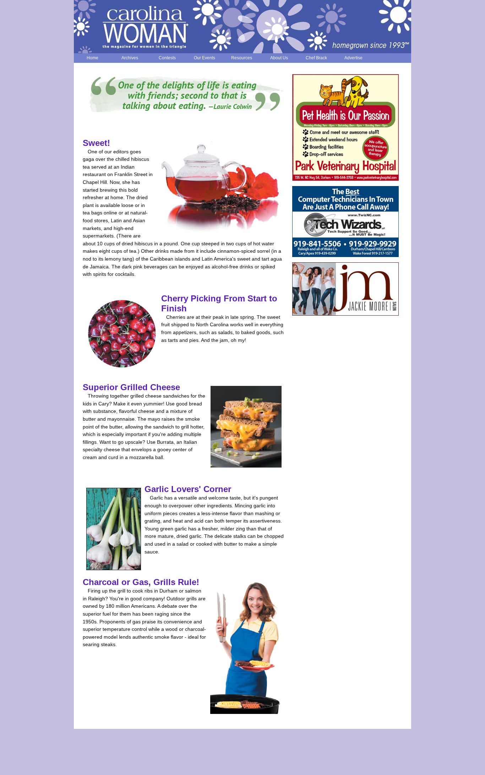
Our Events (204, 57)
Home (92, 57)
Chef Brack (316, 57)
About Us (279, 57)
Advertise (353, 57)
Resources (241, 57)
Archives (129, 57)
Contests (167, 57)
